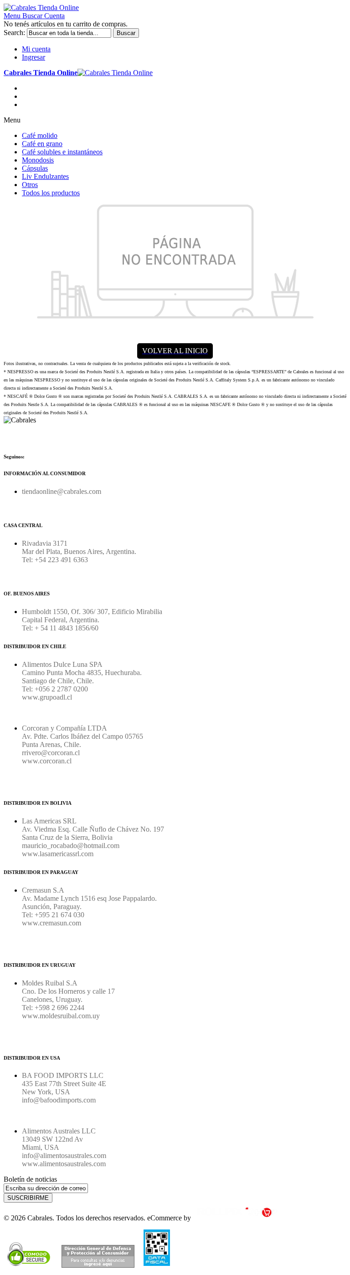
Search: (14, 32)
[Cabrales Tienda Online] (41, 7)
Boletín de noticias (30, 1179)
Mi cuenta (36, 49)
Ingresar (33, 57)
